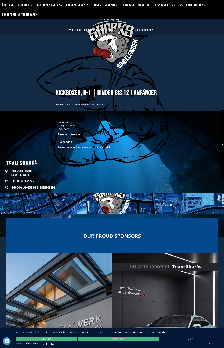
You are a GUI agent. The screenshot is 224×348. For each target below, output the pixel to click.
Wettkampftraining (192, 5)
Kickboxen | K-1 (165, 5)
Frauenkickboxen (77, 5)
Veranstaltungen (71, 104)
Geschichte (25, 5)
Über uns (8, 5)
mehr (190, 339)
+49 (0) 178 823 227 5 (142, 30)
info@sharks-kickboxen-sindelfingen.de (33, 185)
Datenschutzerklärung (214, 344)
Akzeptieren (118, 339)
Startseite (59, 104)
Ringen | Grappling (105, 5)
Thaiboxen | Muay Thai (136, 5)
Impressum (203, 344)
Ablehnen (46, 339)
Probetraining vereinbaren (19, 14)
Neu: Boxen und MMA (49, 5)
